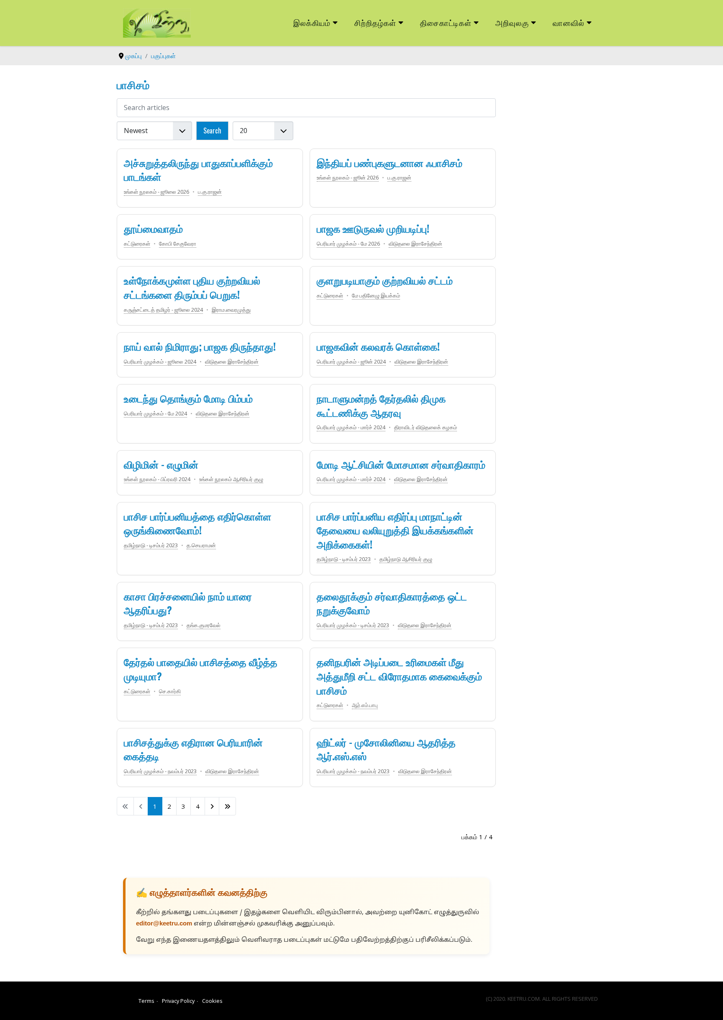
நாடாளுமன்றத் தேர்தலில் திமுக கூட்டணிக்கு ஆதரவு (381, 405)
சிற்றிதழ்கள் (375, 22)
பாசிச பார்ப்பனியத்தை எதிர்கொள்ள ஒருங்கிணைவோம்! (197, 523)
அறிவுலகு (512, 22)
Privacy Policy (178, 1001)
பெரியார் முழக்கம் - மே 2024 (155, 413)
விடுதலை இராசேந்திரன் (415, 243)
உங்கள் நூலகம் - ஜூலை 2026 (156, 191)
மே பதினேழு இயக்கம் (376, 295)
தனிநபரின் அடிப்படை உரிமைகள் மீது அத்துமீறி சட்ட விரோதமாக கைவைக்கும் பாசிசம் (399, 675)
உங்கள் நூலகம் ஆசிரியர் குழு (231, 479)
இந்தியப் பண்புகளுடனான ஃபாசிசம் (389, 162)
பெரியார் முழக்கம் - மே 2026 (348, 243)
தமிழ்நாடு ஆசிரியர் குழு (405, 559)
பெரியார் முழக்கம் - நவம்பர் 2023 (160, 771)
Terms (146, 1001)
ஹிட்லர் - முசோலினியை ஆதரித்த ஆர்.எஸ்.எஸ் (386, 749)
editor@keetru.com (164, 924)
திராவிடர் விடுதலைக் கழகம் (425, 427)
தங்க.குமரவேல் (203, 625)
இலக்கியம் (312, 22)
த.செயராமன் (201, 545)
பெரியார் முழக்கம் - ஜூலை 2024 (160, 361)
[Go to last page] (227, 806)
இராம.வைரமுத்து (231, 309)
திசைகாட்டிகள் (446, 22)
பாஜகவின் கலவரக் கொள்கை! (378, 346)
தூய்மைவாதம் (153, 228)
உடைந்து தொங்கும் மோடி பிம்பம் (188, 397)
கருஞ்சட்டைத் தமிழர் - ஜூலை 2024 (163, 309)
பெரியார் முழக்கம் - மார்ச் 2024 (351, 427)
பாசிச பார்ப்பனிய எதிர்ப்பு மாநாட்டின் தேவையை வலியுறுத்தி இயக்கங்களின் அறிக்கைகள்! (395, 529)
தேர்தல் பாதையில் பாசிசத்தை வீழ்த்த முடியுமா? (200, 668)
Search (212, 131)
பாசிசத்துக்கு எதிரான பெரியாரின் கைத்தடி (193, 749)
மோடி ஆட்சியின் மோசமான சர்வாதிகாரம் (401, 464)
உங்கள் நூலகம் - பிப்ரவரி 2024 (157, 479)
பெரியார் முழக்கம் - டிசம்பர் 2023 (353, 625)
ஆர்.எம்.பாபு (365, 705)
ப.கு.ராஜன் (210, 191)
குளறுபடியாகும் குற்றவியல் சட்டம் (385, 279)
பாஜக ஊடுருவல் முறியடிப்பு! (373, 228)
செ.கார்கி (170, 691)
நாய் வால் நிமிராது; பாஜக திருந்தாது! (200, 346)
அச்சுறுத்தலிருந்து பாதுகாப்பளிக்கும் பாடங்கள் (198, 169)
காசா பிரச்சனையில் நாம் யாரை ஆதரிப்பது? (188, 603)
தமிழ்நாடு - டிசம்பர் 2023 (151, 545)
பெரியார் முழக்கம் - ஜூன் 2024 (351, 361)
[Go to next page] (212, 806)
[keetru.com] (157, 22)
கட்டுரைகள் (137, 243)
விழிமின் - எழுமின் (161, 464)
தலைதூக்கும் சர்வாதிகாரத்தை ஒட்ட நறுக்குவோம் (392, 603)
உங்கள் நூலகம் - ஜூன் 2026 (348, 177)
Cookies (212, 1001)
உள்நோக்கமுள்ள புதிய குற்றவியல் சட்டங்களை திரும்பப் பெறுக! (192, 287)
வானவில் (569, 22)
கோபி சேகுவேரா (177, 243)
